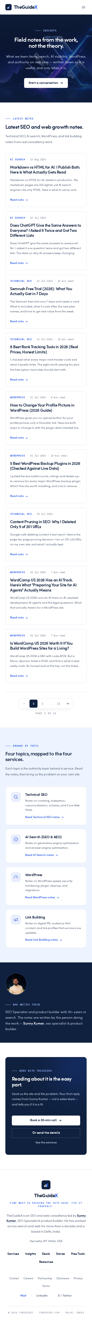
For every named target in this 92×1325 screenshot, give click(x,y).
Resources (46, 1262)
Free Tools (78, 1253)
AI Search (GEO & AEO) (43, 837)
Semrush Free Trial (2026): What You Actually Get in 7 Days (41, 291)
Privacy (78, 1278)
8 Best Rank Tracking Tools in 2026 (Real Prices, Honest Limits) (44, 349)
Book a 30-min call (43, 1120)
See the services (46, 1142)
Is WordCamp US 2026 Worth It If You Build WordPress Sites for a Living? (41, 646)
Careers (28, 1278)
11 (58, 703)
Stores (60, 1253)
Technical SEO (36, 794)
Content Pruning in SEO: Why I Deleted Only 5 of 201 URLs (43, 524)
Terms (46, 1286)
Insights (30, 1253)
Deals (46, 1253)
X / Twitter (65, 1295)
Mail (23, 1295)
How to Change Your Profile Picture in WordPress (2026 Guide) (42, 408)
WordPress (33, 875)
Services (13, 1253)
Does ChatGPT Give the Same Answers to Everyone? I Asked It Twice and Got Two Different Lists (45, 231)
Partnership (45, 1278)
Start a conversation (43, 83)
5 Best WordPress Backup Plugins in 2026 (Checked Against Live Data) (45, 466)
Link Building (35, 917)
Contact (14, 1278)
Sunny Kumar (33, 1023)
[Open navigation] (83, 7)
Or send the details (46, 1132)
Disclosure (62, 1278)
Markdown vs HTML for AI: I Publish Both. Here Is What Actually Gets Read (45, 170)
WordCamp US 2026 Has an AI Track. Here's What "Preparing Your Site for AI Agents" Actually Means (43, 585)
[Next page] (67, 704)
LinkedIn (42, 1295)
